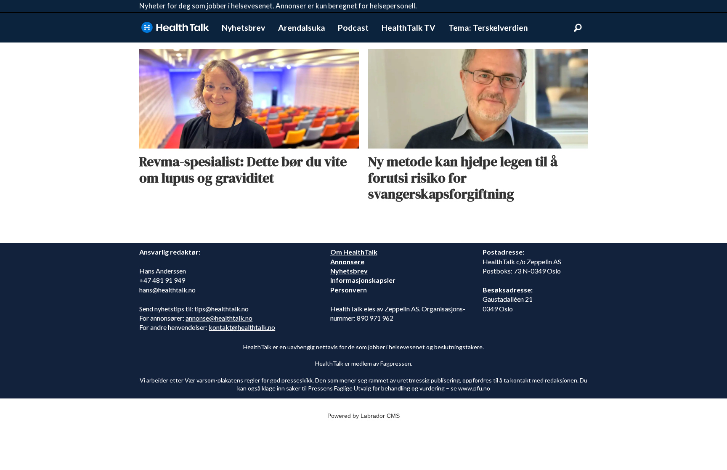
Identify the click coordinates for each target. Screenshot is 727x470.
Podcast (353, 27)
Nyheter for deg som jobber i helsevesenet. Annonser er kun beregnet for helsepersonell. (278, 5)
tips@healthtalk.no (221, 309)
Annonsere (347, 262)
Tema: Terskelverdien (488, 27)
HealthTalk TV (408, 27)
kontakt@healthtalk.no (242, 327)
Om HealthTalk (353, 252)
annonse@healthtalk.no (219, 318)
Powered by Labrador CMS (363, 415)
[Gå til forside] (175, 27)
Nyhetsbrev (243, 27)
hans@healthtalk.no (167, 290)
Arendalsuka (301, 27)
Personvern (348, 290)
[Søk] (577, 27)
